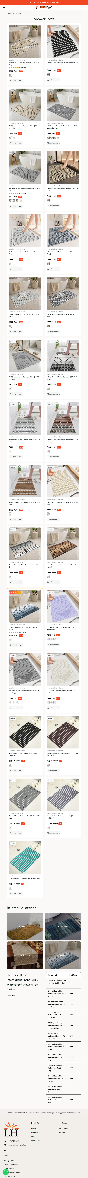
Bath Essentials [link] (25, 926)
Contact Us (35, 1140)
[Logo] (44, 7)
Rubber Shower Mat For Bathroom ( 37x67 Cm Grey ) (56, 1089)
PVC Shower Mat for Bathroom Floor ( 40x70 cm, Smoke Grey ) (56, 1025)
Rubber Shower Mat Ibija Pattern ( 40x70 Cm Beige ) (57, 983)
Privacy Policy (9, 1161)
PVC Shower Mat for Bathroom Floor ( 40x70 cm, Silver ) (56, 1036)
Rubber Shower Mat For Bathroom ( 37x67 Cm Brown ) (56, 1099)
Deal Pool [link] (63, 955)
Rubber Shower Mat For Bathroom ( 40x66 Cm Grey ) (56, 1068)
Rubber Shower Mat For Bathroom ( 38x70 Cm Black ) (56, 993)
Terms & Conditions (11, 1165)
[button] (83, 7)
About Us (34, 1132)
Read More (11, 996)
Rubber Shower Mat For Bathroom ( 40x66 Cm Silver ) (56, 1057)
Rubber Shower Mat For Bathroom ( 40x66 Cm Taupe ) (56, 1046)
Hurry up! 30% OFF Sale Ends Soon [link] (44, 3)
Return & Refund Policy (12, 1172)
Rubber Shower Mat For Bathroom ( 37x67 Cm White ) (56, 1078)
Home (9, 13)
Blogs (33, 1136)
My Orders (63, 1132)
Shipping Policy (9, 1168)
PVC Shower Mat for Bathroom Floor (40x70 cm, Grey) (56, 1015)
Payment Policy (9, 1176)
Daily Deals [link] (25, 955)
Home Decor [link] (63, 926)
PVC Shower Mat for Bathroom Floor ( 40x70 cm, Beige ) (56, 1004)
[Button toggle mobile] (4, 7)
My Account (63, 1128)
